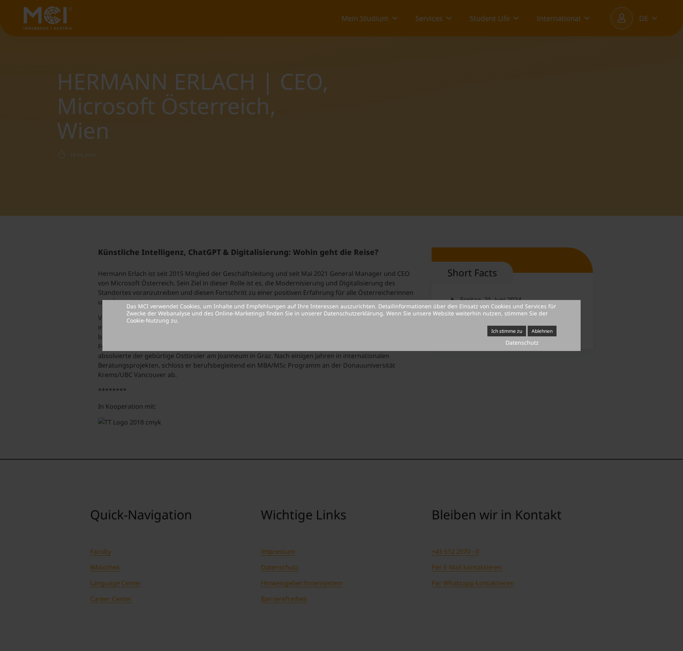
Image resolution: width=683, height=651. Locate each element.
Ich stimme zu (506, 331)
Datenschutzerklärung (353, 313)
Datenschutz (522, 342)
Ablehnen (542, 331)
